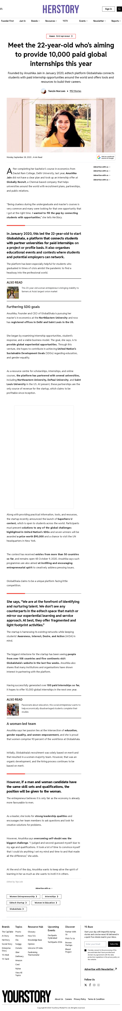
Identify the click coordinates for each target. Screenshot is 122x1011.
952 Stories (75, 91)
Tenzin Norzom (56, 91)
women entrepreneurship (22, 896)
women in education (45, 903)
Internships (50, 896)
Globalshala (15, 909)
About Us (59, 999)
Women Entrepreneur (59, 36)
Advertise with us (43, 888)
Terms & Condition (96, 999)
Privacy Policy (80, 999)
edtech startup (17, 903)
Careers (68, 999)
